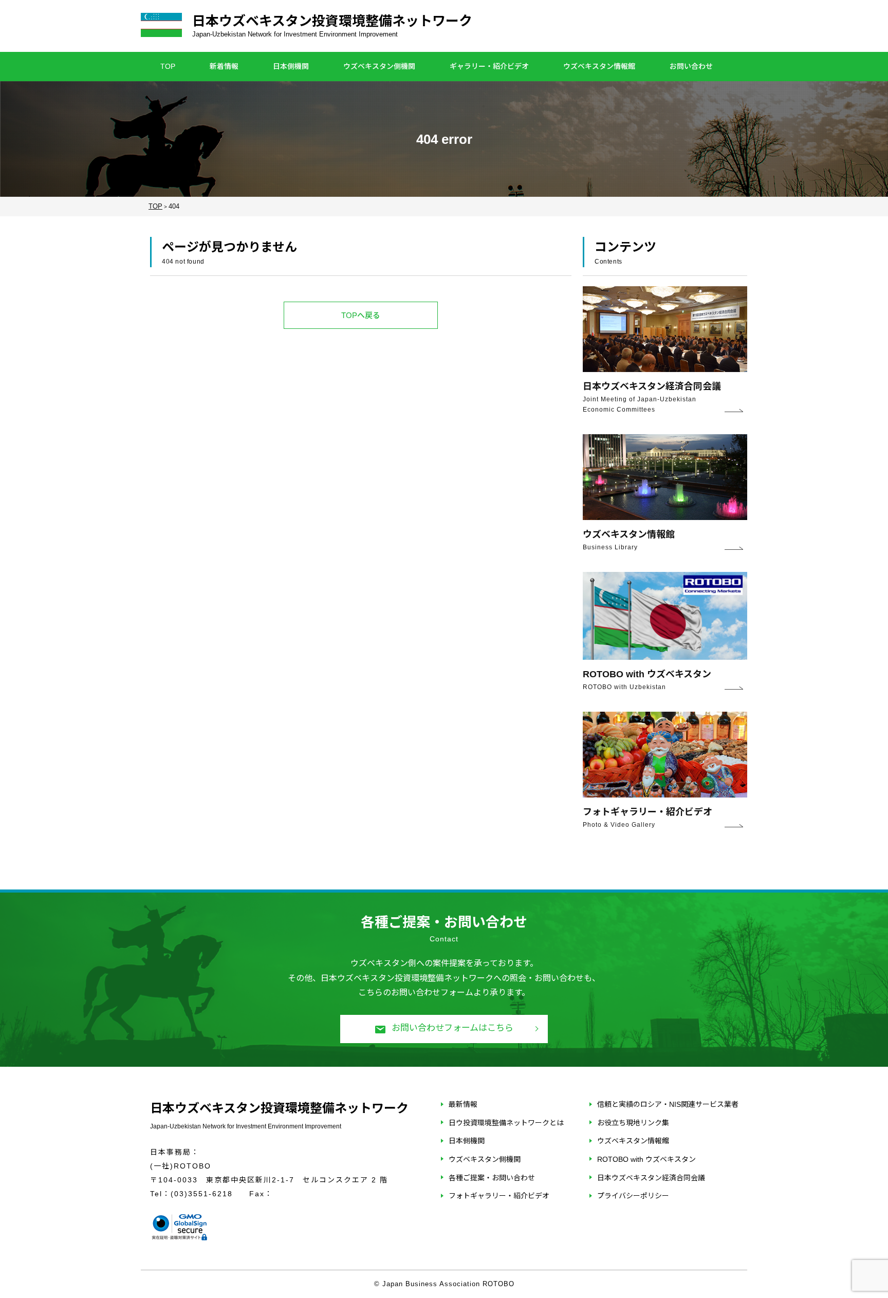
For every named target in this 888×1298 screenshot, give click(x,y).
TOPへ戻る (360, 315)
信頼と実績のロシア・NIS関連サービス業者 (667, 1104)
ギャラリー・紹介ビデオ (489, 66)
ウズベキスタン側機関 (379, 66)
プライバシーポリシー (633, 1196)
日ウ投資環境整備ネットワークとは (506, 1123)
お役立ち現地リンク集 (633, 1123)
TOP (167, 66)
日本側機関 (291, 66)
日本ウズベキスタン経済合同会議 (651, 1178)
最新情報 (463, 1104)
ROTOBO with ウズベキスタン (646, 1159)
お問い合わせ (691, 66)
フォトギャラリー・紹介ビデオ (499, 1196)
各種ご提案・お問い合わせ (492, 1178)
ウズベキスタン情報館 (599, 66)
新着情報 (224, 66)
